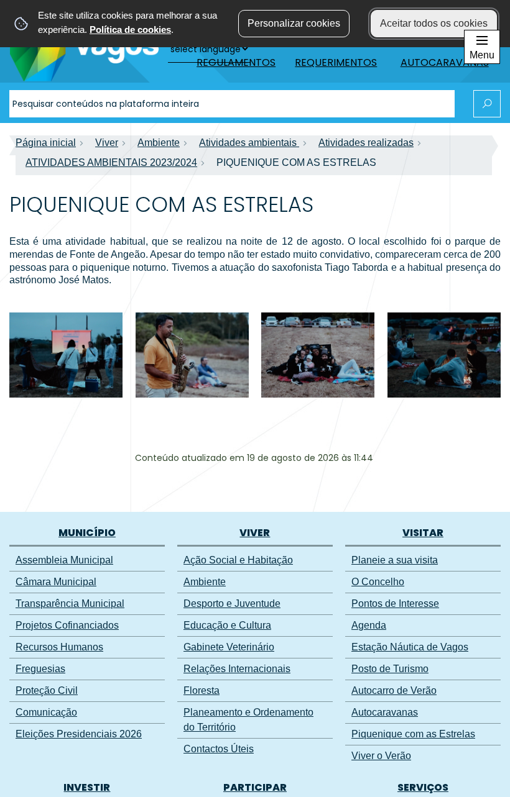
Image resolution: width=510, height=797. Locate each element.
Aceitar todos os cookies (434, 23)
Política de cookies (130, 29)
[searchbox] (232, 103)
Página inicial (46, 142)
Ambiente (158, 142)
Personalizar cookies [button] (294, 23)
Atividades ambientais (249, 142)
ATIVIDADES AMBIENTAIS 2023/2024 (111, 162)
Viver (106, 142)
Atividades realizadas (366, 142)
